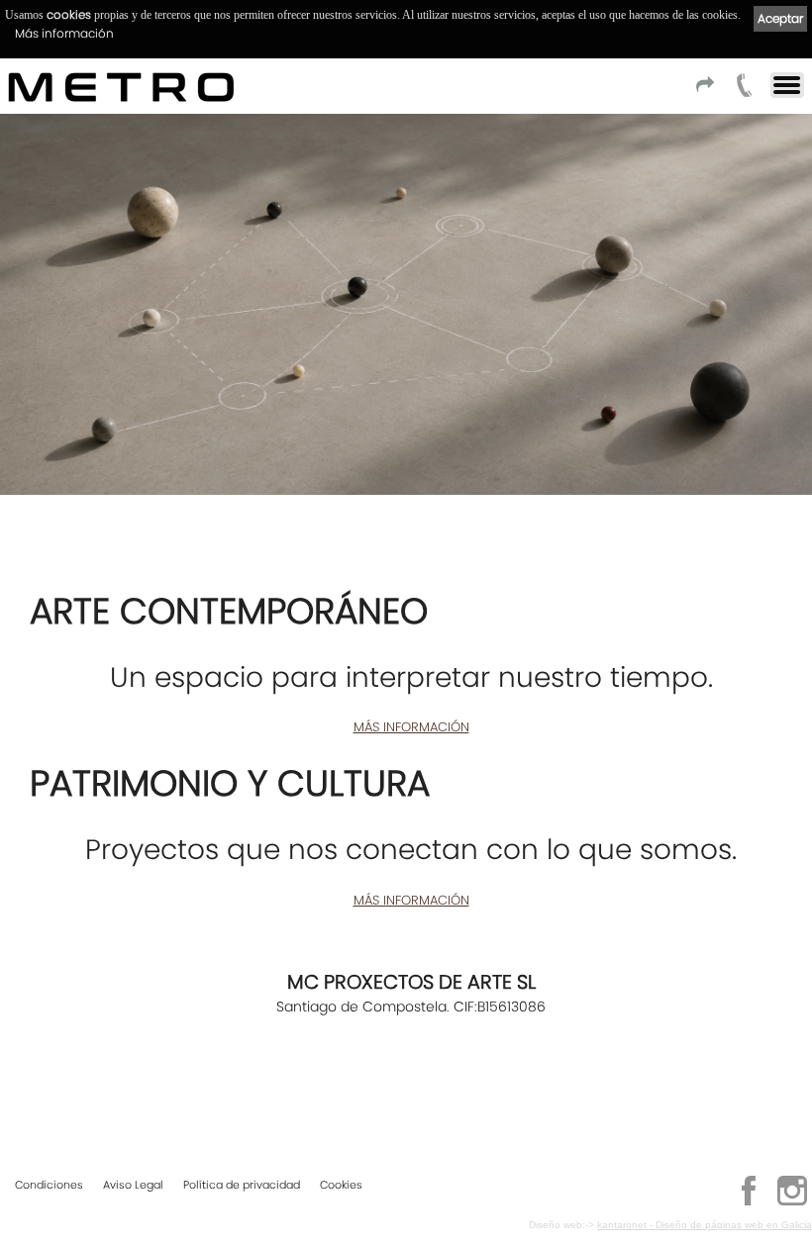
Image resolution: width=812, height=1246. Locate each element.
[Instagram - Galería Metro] (792, 1202)
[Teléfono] (742, 90)
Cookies (341, 1185)
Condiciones (49, 1185)
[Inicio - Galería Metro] (112, 86)
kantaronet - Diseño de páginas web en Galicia (704, 1224)
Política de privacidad (241, 1185)
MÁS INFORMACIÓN (411, 727)
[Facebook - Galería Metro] (748, 1202)
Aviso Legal (133, 1185)
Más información (64, 33)
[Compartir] (701, 90)
